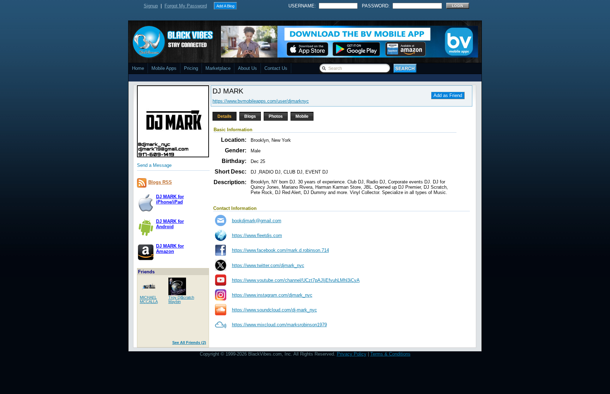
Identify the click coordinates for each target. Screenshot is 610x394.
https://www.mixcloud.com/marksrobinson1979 (279, 324)
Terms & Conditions (390, 354)
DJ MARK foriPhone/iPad (170, 199)
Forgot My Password (186, 5)
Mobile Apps (164, 68)
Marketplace (218, 68)
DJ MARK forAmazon (170, 248)
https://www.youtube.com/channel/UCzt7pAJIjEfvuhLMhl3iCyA (296, 280)
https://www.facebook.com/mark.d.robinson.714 (280, 250)
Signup (151, 5)
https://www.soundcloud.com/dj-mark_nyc (274, 310)
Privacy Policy (351, 354)
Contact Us (275, 68)
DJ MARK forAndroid (170, 224)
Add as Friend (447, 95)
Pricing (191, 68)
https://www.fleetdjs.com (257, 235)
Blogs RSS (160, 182)
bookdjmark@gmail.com (256, 220)
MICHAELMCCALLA (149, 299)
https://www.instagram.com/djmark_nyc (272, 295)
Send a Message (154, 165)
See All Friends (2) (189, 342)
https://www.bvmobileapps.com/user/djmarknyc (261, 101)
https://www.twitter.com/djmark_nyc (268, 265)
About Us (247, 68)
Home (138, 68)
